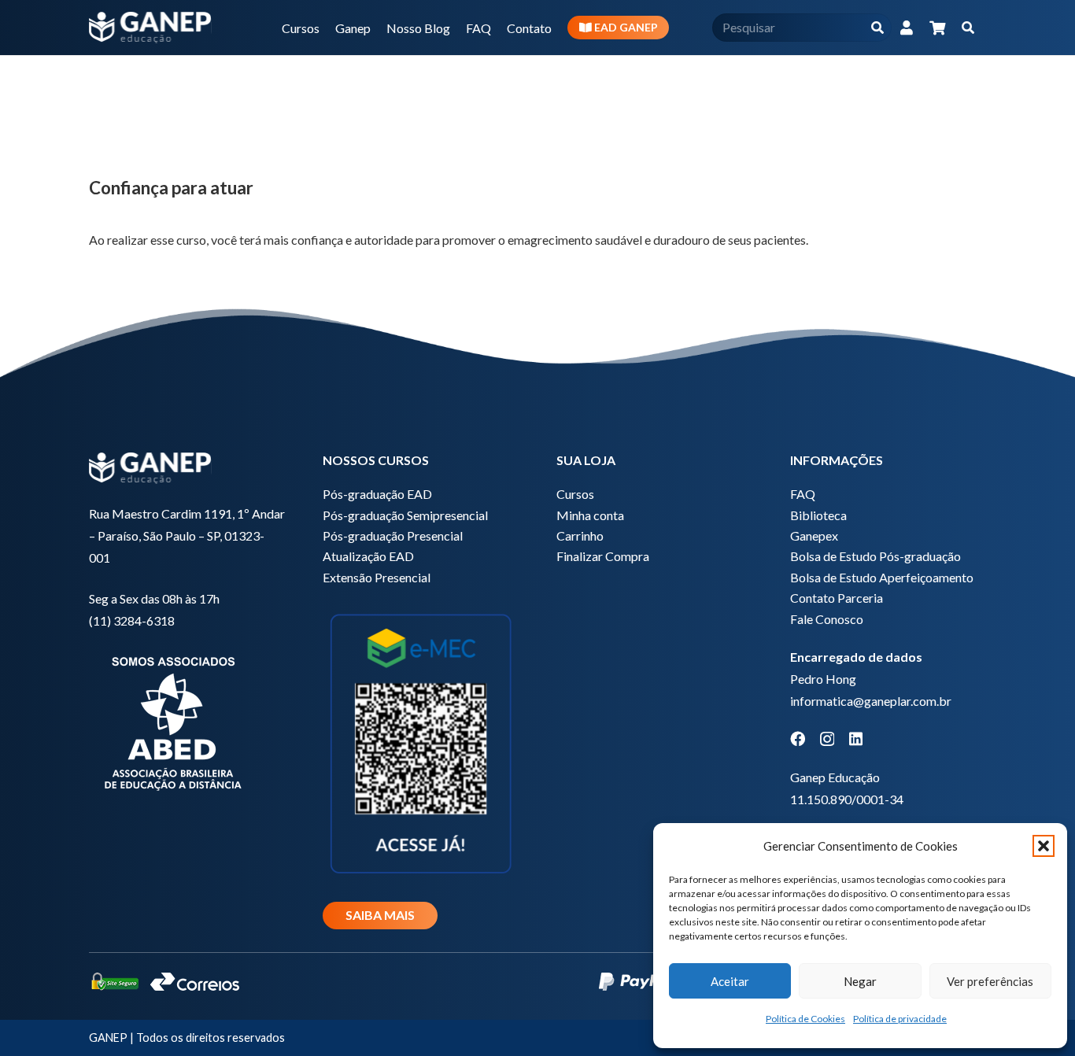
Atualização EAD (368, 555)
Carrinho (580, 535)
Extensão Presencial (376, 577)
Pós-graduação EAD (377, 493)
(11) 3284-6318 (132, 620)
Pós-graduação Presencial (393, 535)
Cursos (575, 493)
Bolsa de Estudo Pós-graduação (875, 555)
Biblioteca (818, 515)
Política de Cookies (805, 1019)
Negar (860, 981)
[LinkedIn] (856, 738)
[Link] (906, 27)
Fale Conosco (826, 618)
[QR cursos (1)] (421, 741)
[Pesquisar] (877, 27)
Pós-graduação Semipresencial (405, 515)
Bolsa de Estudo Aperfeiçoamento (881, 577)
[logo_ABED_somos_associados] (187, 721)
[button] (1043, 846)
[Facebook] (797, 738)
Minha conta (590, 515)
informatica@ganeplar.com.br (870, 700)
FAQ (802, 493)
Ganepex (814, 535)
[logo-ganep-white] (150, 27)
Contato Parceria (836, 597)
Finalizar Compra (602, 555)
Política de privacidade (900, 1019)
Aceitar (730, 981)
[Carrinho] (937, 27)
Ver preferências (990, 981)
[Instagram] (827, 739)
